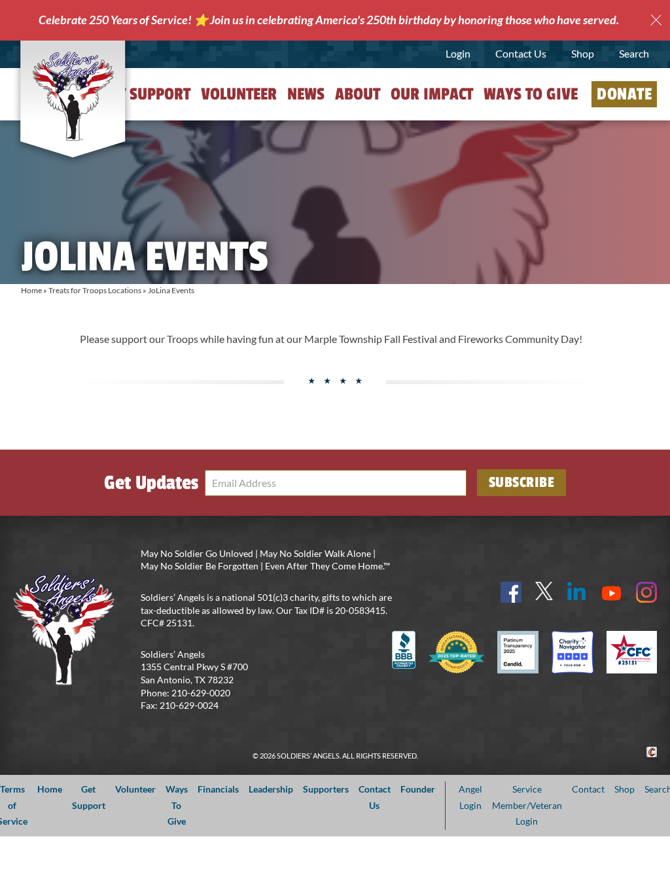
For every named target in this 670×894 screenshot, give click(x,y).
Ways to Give (531, 94)
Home (31, 290)
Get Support (145, 94)
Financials (218, 789)
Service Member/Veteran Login (527, 805)
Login (458, 53)
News (306, 94)
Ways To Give (177, 805)
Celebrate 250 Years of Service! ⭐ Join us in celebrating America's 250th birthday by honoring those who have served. (329, 19)
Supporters (326, 789)
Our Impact (432, 94)
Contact (588, 789)
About (357, 94)
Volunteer (239, 94)
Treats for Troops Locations (94, 290)
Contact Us (520, 53)
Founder (417, 789)
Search (634, 53)
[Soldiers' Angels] (72, 96)
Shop (582, 53)
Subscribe (522, 482)
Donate (624, 94)
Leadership (271, 789)
